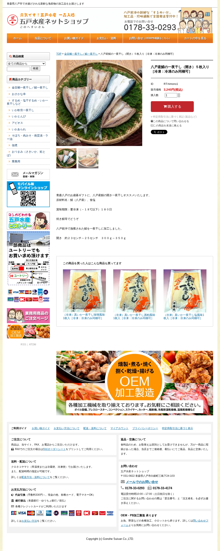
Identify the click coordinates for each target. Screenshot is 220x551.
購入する (174, 106)
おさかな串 (19, 94)
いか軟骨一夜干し (23, 110)
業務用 (16, 161)
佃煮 (14, 145)
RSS (23, 344)
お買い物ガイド (74, 38)
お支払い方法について (66, 428)
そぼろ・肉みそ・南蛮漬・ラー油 (27, 137)
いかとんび (19, 116)
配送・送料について (95, 428)
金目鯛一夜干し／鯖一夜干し (81, 53)
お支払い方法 (29, 520)
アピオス (17, 122)
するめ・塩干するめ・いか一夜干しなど (27, 102)
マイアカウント (119, 428)
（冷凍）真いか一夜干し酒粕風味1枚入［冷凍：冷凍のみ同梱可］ (134, 316)
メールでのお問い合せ (142, 482)
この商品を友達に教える (167, 125)
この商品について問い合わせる (171, 121)
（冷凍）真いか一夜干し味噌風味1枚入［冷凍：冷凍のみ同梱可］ (84, 316)
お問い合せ (150, 38)
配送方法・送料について (35, 477)
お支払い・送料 (106, 38)
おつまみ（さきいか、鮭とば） (26, 153)
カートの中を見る (195, 38)
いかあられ (19, 129)
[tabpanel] (99, 103)
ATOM (32, 344)
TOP (58, 53)
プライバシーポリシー (145, 428)
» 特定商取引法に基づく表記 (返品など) (174, 116)
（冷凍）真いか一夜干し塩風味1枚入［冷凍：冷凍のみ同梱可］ (183, 316)
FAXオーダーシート (54, 449)
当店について (43, 38)
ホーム (17, 38)
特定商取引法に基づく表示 (177, 428)
